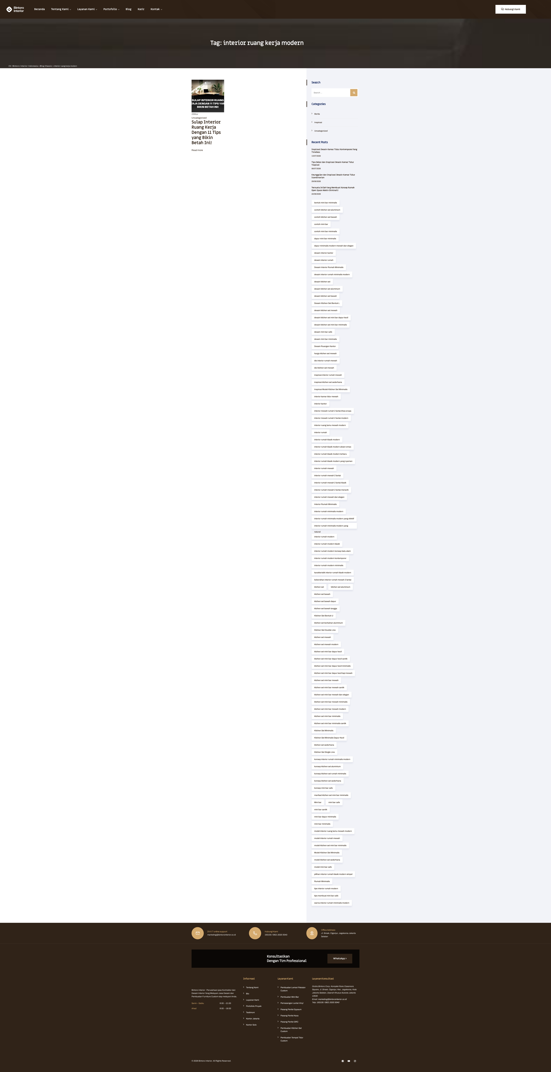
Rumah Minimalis (322, 881)
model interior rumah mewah (327, 838)
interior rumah (320, 432)
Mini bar (317, 802)
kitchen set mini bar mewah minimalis (330, 702)
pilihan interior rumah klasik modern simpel (333, 874)
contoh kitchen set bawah (325, 217)
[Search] (353, 92)
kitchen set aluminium (340, 587)
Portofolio (110, 9)
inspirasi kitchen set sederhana (328, 382)
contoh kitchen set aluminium (327, 210)
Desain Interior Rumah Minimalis (328, 267)
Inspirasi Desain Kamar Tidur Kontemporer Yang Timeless (334, 151)
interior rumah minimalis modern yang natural (331, 527)
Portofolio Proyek (253, 1006)
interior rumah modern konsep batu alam (332, 551)
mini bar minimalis (322, 824)
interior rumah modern (324, 537)
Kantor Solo (251, 1025)
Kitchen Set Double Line (325, 630)
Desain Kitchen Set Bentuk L (327, 303)
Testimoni (250, 1012)
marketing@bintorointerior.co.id (332, 999)
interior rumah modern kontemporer (330, 558)
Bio (247, 994)
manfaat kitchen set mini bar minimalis (331, 795)
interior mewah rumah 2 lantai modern (331, 418)
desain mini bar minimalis (325, 339)
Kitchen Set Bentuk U (323, 616)
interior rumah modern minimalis (328, 565)
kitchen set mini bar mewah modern (330, 709)
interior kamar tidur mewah (326, 396)
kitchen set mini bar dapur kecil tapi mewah (333, 673)
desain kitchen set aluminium (327, 289)
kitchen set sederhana (324, 745)
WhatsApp (339, 958)
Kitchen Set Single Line (324, 752)
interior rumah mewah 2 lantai (327, 475)
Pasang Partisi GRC (289, 1022)
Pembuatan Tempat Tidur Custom (292, 1039)
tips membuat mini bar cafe (326, 896)
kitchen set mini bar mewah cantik (329, 687)
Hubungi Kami (512, 9)
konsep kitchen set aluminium (327, 766)
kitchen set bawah (322, 594)
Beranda (39, 9)
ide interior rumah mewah (325, 361)
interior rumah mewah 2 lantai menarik (331, 490)
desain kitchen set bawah (325, 296)
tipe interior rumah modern (326, 888)
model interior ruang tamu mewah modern (333, 831)
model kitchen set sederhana (327, 860)
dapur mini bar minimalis (325, 239)
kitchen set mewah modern (326, 644)
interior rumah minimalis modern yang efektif (334, 519)
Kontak (155, 9)
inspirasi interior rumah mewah (328, 375)
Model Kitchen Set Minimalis (326, 853)
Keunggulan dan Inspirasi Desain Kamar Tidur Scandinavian (333, 176)
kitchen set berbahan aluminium (328, 623)
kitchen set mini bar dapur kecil (328, 652)
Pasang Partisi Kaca (289, 1016)
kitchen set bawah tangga (325, 608)
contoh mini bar (321, 224)
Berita (317, 114)
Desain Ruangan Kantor (325, 346)
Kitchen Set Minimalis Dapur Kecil (329, 738)
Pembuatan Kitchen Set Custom (291, 1029)
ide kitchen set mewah (324, 368)
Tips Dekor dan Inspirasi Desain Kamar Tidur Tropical (333, 163)
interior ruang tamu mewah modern (330, 425)
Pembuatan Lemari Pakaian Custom (293, 989)
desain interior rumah (323, 260)
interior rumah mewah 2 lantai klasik (330, 483)
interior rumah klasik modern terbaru (330, 454)
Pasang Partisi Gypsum (291, 1009)
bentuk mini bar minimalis (325, 203)
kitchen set (319, 587)
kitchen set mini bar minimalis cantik (330, 723)
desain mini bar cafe (323, 332)
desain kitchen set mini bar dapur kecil (331, 318)
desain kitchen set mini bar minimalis (330, 325)
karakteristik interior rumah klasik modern (332, 573)
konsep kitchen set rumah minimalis (330, 774)
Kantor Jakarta (252, 1019)
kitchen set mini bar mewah (326, 680)
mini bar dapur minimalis (325, 817)
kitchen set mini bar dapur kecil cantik (330, 659)
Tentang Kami (60, 9)
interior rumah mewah (324, 468)
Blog (128, 9)
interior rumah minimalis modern (328, 511)
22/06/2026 (316, 194)
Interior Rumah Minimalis (325, 504)
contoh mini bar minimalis (325, 231)
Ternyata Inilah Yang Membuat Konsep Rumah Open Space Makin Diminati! (333, 189)
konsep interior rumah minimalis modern (332, 759)
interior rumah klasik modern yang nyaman (333, 461)
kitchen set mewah (322, 637)
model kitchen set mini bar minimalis (330, 845)
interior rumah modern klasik (327, 544)
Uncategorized (199, 118)
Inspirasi (318, 122)
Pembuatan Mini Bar (290, 997)
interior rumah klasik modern (327, 440)
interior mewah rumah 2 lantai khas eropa (332, 411)
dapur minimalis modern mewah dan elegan (333, 246)
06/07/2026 (316, 169)
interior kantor (320, 404)
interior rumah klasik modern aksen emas (332, 447)
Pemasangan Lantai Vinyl (292, 1003)
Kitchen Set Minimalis (323, 731)
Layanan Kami (86, 9)
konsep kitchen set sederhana (327, 781)
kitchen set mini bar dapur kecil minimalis (332, 666)
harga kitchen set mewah (325, 353)
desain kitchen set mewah (325, 310)
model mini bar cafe (323, 867)
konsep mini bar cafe (323, 788)
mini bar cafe (334, 802)
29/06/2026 (316, 181)
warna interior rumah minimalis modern (331, 903)
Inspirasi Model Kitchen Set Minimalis (330, 389)
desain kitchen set (322, 282)
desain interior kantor (323, 253)
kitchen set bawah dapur (325, 601)
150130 (320, 1002)
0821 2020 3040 (332, 1002)
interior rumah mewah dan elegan (329, 497)
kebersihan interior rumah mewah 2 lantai (332, 580)
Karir (141, 9)
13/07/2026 (316, 156)
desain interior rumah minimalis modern (332, 274)
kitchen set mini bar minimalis (327, 716)
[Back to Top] (545, 1067)
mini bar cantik (320, 809)
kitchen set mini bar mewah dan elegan (331, 695)
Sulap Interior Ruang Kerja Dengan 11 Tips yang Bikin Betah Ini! (206, 132)
